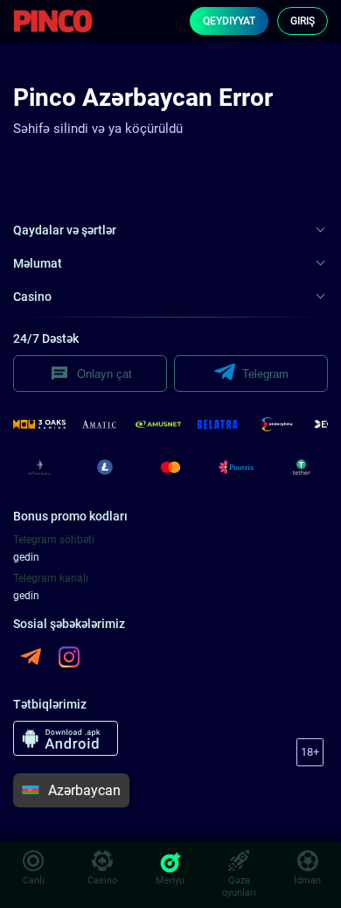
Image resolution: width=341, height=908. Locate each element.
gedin (26, 557)
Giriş (302, 21)
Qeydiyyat (229, 21)
